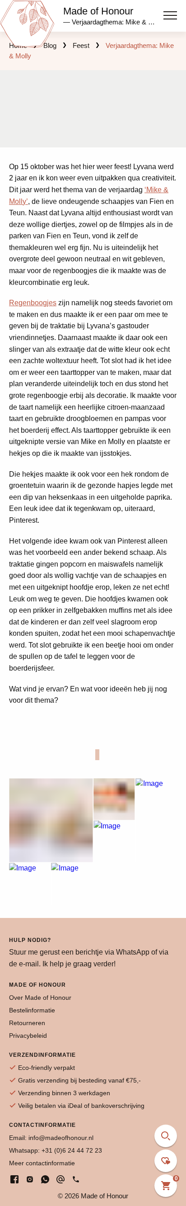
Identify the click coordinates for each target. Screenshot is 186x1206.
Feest (81, 45)
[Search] (165, 1136)
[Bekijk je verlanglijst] (165, 1160)
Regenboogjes (32, 303)
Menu (170, 12)
